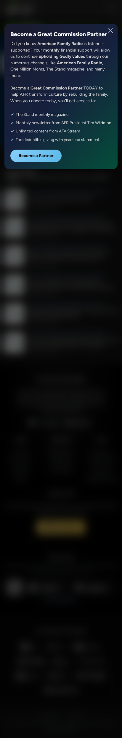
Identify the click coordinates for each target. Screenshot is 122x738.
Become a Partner (36, 155)
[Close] (110, 30)
